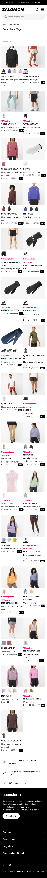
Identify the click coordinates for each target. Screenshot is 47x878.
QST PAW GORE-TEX (10, 310)
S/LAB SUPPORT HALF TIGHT (10, 263)
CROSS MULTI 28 (8, 124)
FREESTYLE (28, 214)
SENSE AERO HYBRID (32, 699)
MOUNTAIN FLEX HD (10, 603)
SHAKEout (28, 455)
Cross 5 (27, 410)
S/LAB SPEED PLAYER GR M (33, 357)
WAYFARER (6, 458)
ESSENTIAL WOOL (9, 214)
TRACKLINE (6, 545)
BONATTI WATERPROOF (11, 359)
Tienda (5, 24)
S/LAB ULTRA (6, 404)
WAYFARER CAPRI (30, 124)
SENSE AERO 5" (8, 648)
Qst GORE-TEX (29, 311)
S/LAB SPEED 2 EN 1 (31, 76)
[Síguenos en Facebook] (4, 865)
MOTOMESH (6, 696)
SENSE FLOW (7, 503)
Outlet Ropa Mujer (14, 24)
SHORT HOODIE (8, 76)
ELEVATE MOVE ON (31, 651)
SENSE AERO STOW (31, 552)
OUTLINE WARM (30, 503)
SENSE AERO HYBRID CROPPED (32, 598)
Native (26, 169)
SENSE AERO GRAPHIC (11, 169)
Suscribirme (11, 816)
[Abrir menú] (42, 9)
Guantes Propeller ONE (32, 266)
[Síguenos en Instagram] (10, 865)
